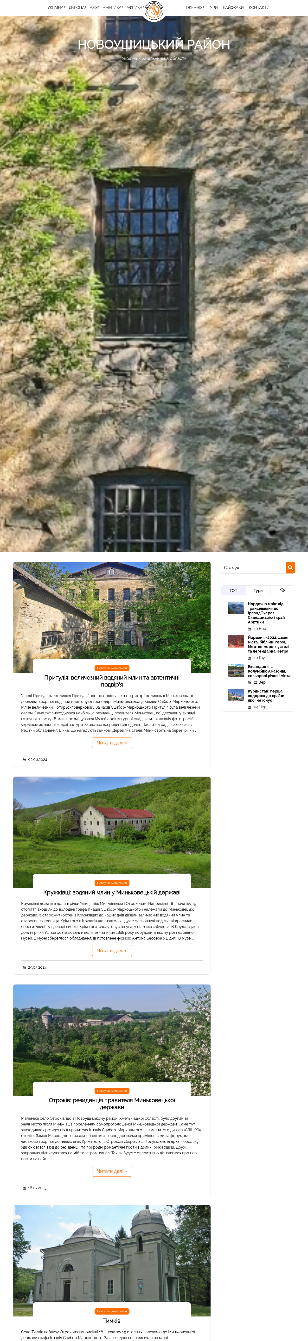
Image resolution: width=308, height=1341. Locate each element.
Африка (134, 7)
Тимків (112, 1320)
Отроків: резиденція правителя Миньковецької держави (112, 1104)
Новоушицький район (112, 668)
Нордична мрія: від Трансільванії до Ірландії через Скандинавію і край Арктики (266, 613)
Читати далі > (112, 743)
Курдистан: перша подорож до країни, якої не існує (266, 696)
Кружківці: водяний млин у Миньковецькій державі (111, 892)
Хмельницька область (164, 58)
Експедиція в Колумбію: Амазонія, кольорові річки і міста (269, 671)
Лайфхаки (233, 7)
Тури (258, 590)
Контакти (259, 7)
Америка (112, 7)
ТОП (233, 590)
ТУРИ (213, 7)
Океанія (194, 7)
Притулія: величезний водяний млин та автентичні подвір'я (112, 681)
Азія (94, 7)
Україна (55, 7)
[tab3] (282, 590)
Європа (77, 7)
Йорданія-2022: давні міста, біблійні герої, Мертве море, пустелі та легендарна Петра (268, 644)
